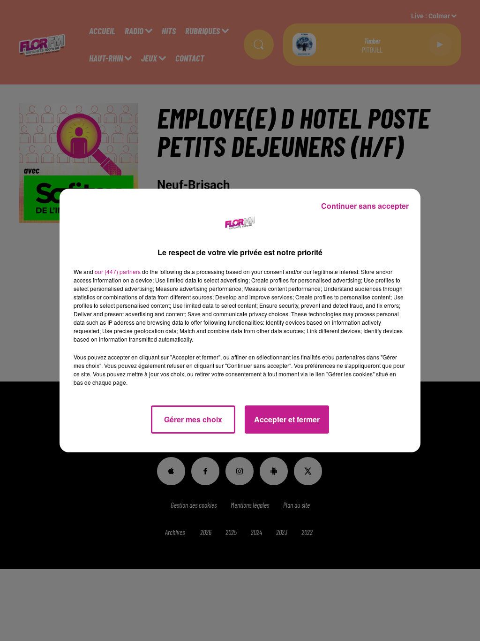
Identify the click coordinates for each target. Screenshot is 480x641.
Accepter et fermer (287, 419)
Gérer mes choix (193, 419)
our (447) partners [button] (118, 271)
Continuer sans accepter (365, 205)
